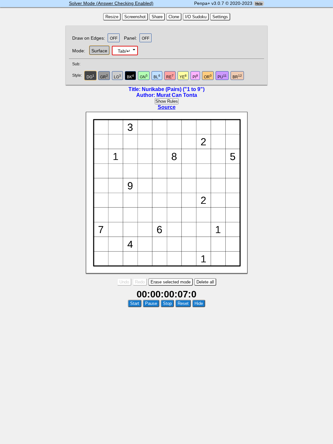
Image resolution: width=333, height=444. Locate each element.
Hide (198, 303)
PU (222, 76)
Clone (173, 16)
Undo (124, 282)
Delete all (205, 282)
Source (167, 107)
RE (170, 76)
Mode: (78, 50)
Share (157, 16)
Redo (140, 282)
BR (237, 76)
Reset (183, 303)
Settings (220, 16)
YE (183, 76)
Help (258, 3)
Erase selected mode (171, 282)
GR (104, 76)
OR (208, 76)
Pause (151, 303)
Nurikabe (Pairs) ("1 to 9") (173, 89)
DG (90, 76)
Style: (78, 75)
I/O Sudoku (195, 16)
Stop (167, 303)
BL (156, 76)
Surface (99, 50)
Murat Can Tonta (176, 95)
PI (195, 76)
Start (134, 303)
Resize (111, 16)
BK (130, 76)
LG (117, 76)
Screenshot (135, 16)
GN (144, 76)
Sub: (78, 64)
